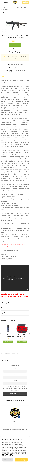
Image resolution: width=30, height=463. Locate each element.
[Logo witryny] (15, 2)
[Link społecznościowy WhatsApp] (23, 71)
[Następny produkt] (6, 13)
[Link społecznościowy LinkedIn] (21, 71)
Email (15, 380)
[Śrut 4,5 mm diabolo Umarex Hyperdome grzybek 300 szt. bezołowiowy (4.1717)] (22, 328)
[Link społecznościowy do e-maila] (17, 71)
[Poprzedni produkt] (2, 13)
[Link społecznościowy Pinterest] (19, 71)
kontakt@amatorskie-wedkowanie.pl (15, 429)
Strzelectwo (5, 9)
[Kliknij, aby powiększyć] (4, 30)
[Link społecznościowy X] (15, 71)
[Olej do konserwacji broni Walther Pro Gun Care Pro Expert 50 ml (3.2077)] (8, 328)
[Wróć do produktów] (4, 13)
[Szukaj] (19, 2)
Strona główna (6, 7)
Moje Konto (26, 2)
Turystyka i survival (18, 7)
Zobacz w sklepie (15, 45)
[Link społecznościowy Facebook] (13, 71)
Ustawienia (7, 460)
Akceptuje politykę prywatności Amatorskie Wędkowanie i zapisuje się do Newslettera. (15, 388)
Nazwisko (15, 374)
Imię (15, 368)
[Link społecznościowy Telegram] (25, 71)
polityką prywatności (7, 455)
